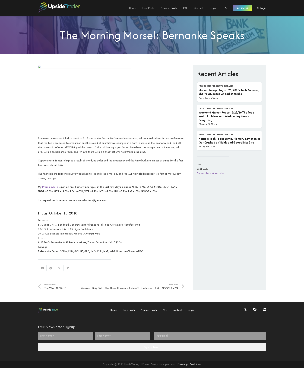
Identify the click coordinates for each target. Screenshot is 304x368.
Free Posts (129, 310)
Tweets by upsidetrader (210, 173)
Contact (177, 310)
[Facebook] (255, 309)
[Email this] (42, 268)
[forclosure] (84, 67)
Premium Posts (148, 310)
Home (113, 310)
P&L (164, 310)
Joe (199, 164)
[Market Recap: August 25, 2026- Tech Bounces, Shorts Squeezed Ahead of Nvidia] (229, 92)
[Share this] (51, 268)
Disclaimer (195, 364)
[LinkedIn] (264, 309)
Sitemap (183, 364)
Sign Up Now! (152, 347)
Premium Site (50, 187)
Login (191, 310)
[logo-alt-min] (59, 7)
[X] (225, 8)
